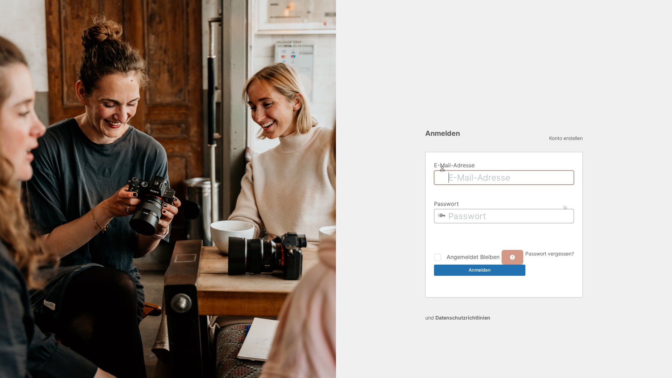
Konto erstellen (566, 138)
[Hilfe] (512, 257)
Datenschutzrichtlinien (462, 318)
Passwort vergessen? (549, 254)
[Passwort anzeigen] (439, 236)
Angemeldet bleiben (473, 256)
